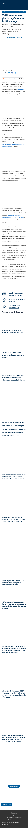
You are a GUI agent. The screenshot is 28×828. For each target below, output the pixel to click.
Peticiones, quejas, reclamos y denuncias (11, 823)
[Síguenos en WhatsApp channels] (4, 300)
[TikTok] (15, 763)
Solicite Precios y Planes (14, 817)
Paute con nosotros (14, 820)
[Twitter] (7, 763)
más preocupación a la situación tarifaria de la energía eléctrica (13, 144)
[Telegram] (15, 73)
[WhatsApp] (2, 73)
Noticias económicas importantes (9, 11)
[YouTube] (18, 763)
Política (14, 815)
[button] (25, 4)
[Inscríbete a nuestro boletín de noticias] (4, 294)
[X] (5, 73)
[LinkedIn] (9, 73)
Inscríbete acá (7, 804)
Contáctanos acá (14, 786)
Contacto (14, 813)
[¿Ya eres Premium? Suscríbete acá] (4, 306)
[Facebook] (12, 73)
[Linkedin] (10, 763)
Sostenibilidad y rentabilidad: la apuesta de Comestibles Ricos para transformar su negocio (12, 332)
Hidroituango (20, 89)
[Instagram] (13, 763)
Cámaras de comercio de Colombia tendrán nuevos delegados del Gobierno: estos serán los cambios (14, 477)
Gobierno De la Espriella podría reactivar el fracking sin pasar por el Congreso (13, 355)
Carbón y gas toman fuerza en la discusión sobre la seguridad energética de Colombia (13, 583)
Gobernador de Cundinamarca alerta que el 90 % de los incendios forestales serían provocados (13, 519)
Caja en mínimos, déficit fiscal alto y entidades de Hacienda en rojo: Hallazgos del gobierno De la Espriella (13, 377)
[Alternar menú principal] (4, 4)
